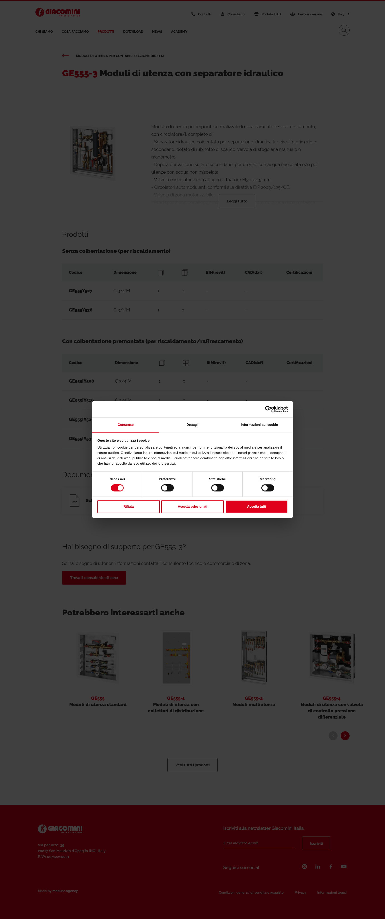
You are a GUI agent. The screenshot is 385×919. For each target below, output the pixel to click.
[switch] (167, 488)
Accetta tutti (256, 506)
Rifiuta (128, 506)
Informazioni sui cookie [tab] (259, 425)
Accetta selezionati (192, 506)
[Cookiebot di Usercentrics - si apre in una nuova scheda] (268, 409)
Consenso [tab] (126, 425)
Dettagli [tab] (192, 425)
